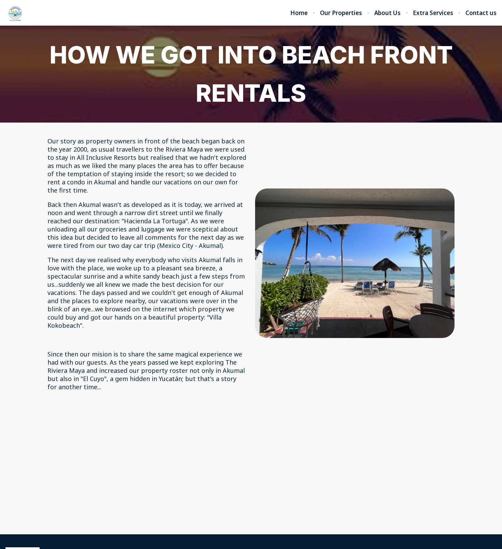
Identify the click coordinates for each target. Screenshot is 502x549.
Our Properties (341, 13)
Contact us (481, 13)
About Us (387, 13)
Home (299, 13)
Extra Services (433, 13)
